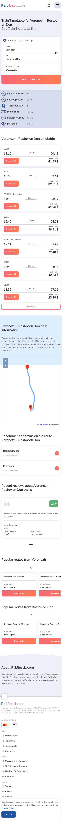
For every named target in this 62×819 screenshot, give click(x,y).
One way (11, 40)
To (6, 55)
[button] (31, 544)
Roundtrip (27, 40)
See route (19, 593)
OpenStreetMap (44, 424)
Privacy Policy (7, 808)
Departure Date (12, 66)
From (7, 46)
